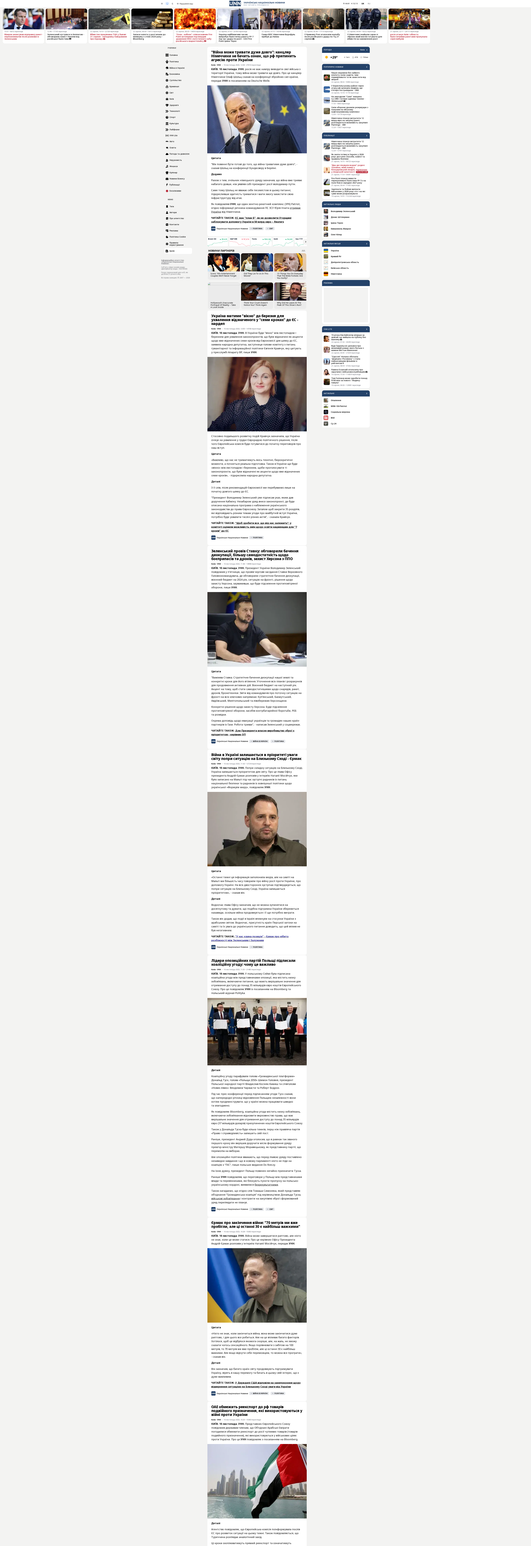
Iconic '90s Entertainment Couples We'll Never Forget (223, 274)
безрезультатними (266, 1184)
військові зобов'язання (225, 1198)
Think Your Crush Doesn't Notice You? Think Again (256, 303)
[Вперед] (306, 242)
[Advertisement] (346, 305)
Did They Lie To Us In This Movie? (256, 274)
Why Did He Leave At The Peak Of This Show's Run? (289, 303)
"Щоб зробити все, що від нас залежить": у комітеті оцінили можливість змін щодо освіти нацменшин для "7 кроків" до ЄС (254, 526)
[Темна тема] (172, 3)
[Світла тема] (162, 3)
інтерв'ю (249, 1243)
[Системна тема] (167, 3)
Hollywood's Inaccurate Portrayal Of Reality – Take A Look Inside (223, 304)
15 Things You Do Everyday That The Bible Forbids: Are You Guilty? (290, 275)
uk (362, 3)
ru (369, 3)
